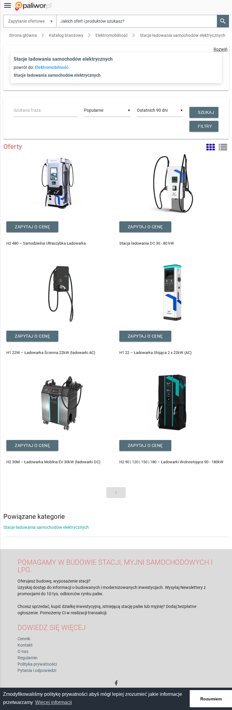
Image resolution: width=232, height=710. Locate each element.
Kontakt (25, 645)
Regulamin (27, 657)
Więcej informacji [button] (53, 702)
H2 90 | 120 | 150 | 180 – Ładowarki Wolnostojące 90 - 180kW (171, 462)
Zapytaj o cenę (32, 226)
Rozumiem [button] (211, 698)
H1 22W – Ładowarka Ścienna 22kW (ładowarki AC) (50, 352)
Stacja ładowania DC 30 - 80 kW (146, 243)
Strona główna (23, 35)
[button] (223, 21)
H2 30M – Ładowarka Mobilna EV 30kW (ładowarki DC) (53, 462)
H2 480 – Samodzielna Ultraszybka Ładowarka (46, 243)
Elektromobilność (111, 35)
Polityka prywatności (37, 664)
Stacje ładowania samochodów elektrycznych (182, 35)
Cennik (24, 638)
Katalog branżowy (66, 35)
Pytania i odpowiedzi (37, 670)
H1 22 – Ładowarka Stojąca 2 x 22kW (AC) (155, 352)
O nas (23, 651)
